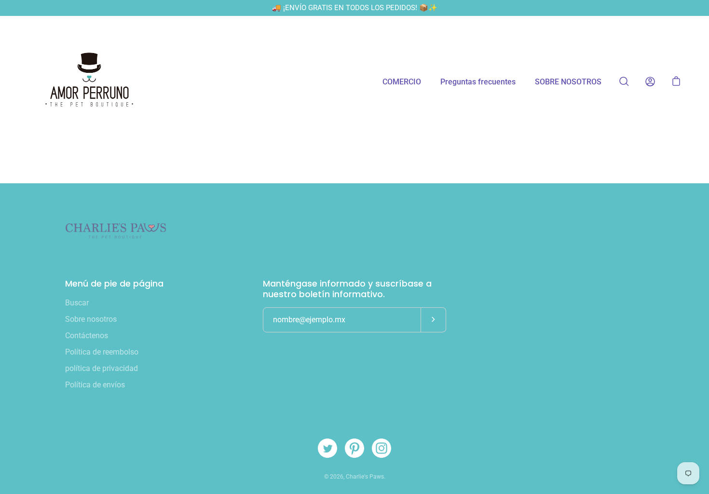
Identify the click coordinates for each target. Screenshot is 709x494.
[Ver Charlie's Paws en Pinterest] (354, 448)
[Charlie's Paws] (89, 81)
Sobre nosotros (91, 319)
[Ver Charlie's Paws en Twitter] (327, 448)
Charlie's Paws (365, 476)
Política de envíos (95, 384)
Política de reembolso (101, 352)
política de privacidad (101, 368)
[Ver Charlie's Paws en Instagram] (381, 448)
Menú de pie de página (114, 283)
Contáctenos (86, 335)
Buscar (77, 302)
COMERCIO (401, 81)
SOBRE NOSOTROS (568, 81)
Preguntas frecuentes (478, 81)
